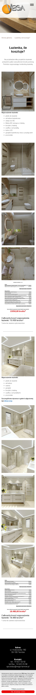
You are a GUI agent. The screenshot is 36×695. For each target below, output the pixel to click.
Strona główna (7, 38)
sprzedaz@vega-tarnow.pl (18, 666)
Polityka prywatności (18, 689)
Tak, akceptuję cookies (18, 692)
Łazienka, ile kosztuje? (22, 38)
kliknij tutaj (8, 401)
